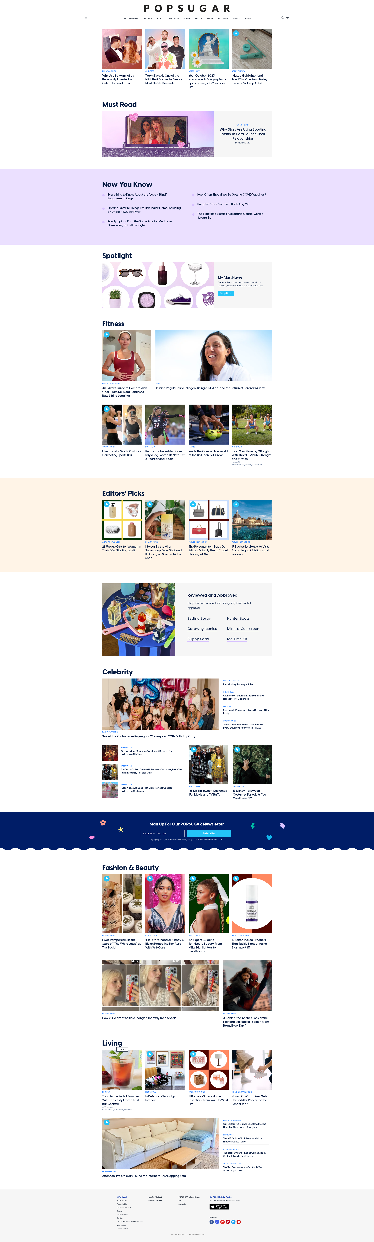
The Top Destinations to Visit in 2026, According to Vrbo (242, 1169)
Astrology (194, 71)
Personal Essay (231, 681)
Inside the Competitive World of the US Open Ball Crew (208, 453)
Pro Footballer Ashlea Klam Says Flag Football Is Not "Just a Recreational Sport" (165, 455)
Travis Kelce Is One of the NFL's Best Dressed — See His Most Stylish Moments (163, 79)
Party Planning (110, 732)
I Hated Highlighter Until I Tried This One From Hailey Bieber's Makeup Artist (249, 79)
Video (248, 19)
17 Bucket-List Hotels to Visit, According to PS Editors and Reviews (250, 550)
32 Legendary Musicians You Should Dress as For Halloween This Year (146, 753)
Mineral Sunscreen (243, 629)
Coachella (228, 692)
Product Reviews (111, 384)
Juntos (237, 19)
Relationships (109, 71)
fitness (113, 324)
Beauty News (238, 71)
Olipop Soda (198, 639)
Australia (182, 1204)
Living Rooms (109, 1171)
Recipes (106, 1092)
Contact (120, 1218)
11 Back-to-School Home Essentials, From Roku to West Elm (208, 1100)
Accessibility (122, 1204)
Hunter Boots (238, 618)
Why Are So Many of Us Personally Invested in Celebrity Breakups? (118, 79)
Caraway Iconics (202, 629)
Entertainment (132, 19)
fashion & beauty (130, 868)
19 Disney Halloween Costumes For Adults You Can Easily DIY (249, 794)
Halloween (126, 748)
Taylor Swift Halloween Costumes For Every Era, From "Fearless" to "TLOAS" (243, 726)
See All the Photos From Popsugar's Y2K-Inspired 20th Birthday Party (148, 736)
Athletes (149, 71)
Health (198, 19)
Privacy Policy (187, 840)
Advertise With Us (124, 1208)
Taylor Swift (108, 447)
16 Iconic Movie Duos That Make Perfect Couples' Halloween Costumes (147, 789)
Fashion (148, 19)
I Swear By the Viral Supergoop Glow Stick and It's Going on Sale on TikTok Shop (163, 552)
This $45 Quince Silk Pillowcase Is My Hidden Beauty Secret (242, 1140)
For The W (150, 447)
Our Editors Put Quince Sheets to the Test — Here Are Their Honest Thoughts (245, 1126)
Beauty (161, 19)
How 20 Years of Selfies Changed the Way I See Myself (139, 1018)
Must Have (223, 19)
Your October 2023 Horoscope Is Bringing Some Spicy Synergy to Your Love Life (207, 81)
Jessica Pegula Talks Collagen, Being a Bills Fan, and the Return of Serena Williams (210, 388)
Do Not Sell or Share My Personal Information (130, 1223)
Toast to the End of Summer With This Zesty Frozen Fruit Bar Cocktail (120, 1100)
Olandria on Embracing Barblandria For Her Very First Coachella (244, 697)
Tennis (158, 384)
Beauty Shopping (240, 935)
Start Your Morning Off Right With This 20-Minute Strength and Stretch (251, 455)
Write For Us (122, 1201)
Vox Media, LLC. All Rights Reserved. (190, 1234)
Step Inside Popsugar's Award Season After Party (246, 712)
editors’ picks (123, 493)
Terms (175, 840)
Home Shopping (231, 1149)
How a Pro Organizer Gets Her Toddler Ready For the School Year (249, 1100)
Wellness (174, 19)
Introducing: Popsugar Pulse (238, 684)
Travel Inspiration (198, 542)
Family (210, 19)
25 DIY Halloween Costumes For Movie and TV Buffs (208, 792)
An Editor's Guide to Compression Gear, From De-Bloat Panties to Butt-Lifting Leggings (124, 391)
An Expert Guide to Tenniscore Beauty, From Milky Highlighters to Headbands (205, 945)
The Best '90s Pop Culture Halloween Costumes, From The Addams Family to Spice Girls (151, 771)
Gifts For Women (111, 542)
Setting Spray (199, 618)
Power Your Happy (155, 1201)
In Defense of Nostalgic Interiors (160, 1098)
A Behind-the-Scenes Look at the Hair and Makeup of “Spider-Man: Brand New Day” (246, 1021)
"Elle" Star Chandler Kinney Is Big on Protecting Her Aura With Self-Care (164, 943)
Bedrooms (228, 1135)
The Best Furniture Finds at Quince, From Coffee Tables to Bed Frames (244, 1154)
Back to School (197, 1092)
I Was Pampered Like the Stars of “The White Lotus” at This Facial (121, 943)
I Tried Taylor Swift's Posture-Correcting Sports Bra (121, 453)
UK (180, 1201)
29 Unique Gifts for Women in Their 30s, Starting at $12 (121, 548)
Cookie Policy (122, 1229)
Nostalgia (150, 1092)
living (112, 1043)
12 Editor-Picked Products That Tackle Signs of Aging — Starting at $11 (251, 943)
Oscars (227, 707)
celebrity (117, 672)
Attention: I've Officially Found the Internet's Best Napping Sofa (144, 1176)
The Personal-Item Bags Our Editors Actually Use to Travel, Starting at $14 (208, 550)
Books (186, 19)
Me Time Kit (237, 639)
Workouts (237, 447)
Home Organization (242, 1092)
